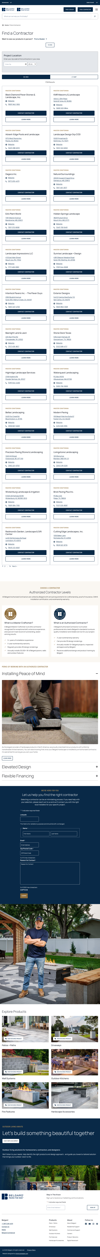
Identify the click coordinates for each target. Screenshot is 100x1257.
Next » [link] (14, 566)
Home (7, 25)
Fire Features (8, 1111)
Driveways (56, 1045)
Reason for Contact (28, 860)
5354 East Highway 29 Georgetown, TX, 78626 (62, 338)
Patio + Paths (53, 1223)
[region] (50, 720)
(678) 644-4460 (14, 383)
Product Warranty (72, 1237)
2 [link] (4, 566)
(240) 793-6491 (62, 227)
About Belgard (71, 1223)
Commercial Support (73, 1230)
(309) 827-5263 (14, 426)
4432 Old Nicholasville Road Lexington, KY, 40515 (15, 539)
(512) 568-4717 (61, 346)
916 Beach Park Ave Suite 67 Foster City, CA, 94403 (64, 417)
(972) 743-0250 (62, 148)
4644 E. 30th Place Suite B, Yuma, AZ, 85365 (63, 100)
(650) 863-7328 (62, 307)
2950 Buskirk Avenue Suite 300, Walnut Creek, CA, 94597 (18, 298)
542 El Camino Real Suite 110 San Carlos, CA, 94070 (64, 298)
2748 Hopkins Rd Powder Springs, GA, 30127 (15, 377)
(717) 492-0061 (13, 267)
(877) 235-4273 (13, 181)
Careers (69, 1234)
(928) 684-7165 (14, 505)
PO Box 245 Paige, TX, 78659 (60, 497)
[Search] (95, 16)
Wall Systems (8, 1078)
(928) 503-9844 (62, 108)
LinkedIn (23, 815)
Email (22, 840)
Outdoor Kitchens (60, 1078)
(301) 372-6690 (13, 227)
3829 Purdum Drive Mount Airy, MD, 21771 (61, 219)
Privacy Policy (31, 1250)
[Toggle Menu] (96, 9)
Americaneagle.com (22, 1253)
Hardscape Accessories (63, 1111)
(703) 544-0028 (62, 267)
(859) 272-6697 (14, 548)
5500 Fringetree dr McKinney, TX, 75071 (61, 139)
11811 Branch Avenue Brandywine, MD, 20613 (14, 219)
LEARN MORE (26, 120)
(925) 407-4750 (14, 307)
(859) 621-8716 (61, 545)
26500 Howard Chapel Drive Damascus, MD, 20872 (64, 179)
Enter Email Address (54, 1207)
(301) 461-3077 (61, 188)
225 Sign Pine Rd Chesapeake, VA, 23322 (14, 338)
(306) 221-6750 (14, 466)
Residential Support (73, 1226)
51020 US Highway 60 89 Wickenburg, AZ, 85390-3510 (16, 497)
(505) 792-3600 (62, 386)
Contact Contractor (26, 114)
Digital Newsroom (72, 1240)
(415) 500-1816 (61, 426)
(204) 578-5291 (62, 466)
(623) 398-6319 (14, 148)
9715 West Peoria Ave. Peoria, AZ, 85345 (13, 139)
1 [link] (2, 566)
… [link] (7, 566)
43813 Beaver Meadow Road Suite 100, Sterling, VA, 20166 (64, 258)
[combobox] (15, 64)
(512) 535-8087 (62, 505)
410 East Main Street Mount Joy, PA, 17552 (13, 258)
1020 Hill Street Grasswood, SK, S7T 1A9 (14, 457)
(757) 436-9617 (13, 346)
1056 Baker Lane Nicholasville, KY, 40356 (62, 536)
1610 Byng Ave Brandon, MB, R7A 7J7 (61, 457)
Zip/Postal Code (26, 849)
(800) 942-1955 (14, 104)
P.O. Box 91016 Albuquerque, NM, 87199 (63, 377)
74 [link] (10, 566)
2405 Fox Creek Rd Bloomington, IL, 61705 (13, 417)
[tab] (26, 77)
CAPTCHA (24, 890)
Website (11, 101)
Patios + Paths (9, 1045)
